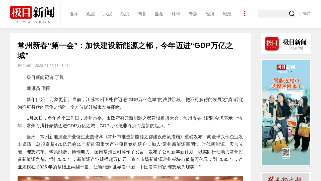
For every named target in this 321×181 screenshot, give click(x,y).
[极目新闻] (35, 14)
